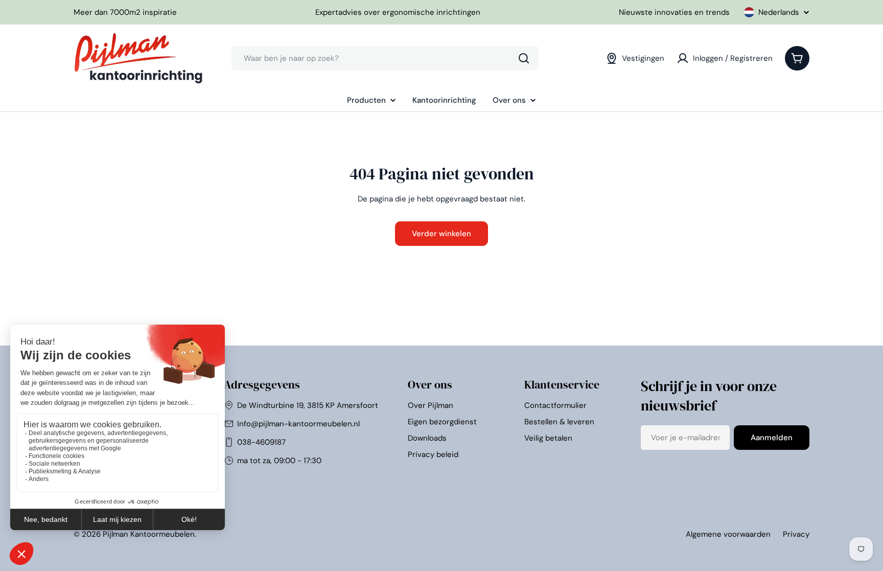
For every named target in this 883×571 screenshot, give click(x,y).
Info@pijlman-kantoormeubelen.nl (298, 424)
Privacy (796, 534)
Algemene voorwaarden (728, 534)
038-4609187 (261, 442)
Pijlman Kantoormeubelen (149, 534)
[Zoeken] (524, 58)
